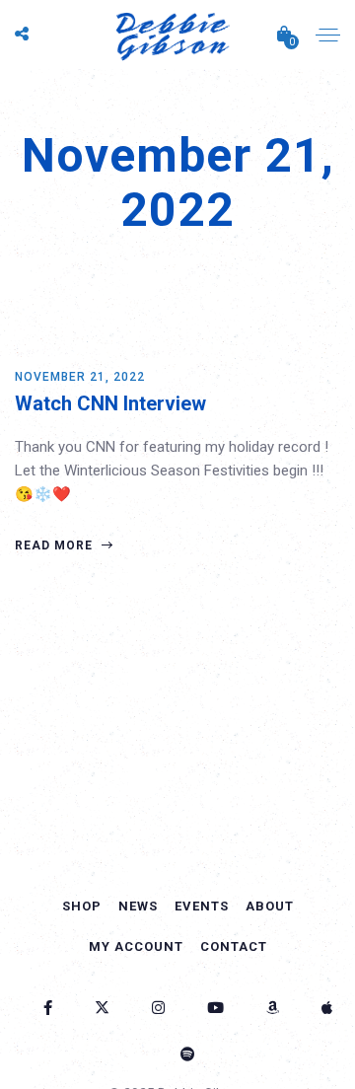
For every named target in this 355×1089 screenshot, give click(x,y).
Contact (233, 946)
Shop (82, 906)
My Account (136, 946)
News (138, 906)
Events (202, 906)
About (270, 906)
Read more (56, 545)
